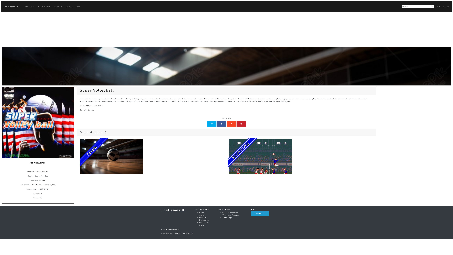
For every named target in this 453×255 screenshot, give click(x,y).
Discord (58, 6)
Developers (204, 220)
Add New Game (44, 6)
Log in (437, 6)
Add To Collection (37, 163)
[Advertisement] (226, 29)
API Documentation (230, 213)
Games (202, 215)
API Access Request (230, 215)
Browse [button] (29, 6)
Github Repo (227, 218)
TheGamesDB (11, 6)
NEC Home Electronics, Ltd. (44, 185)
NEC (44, 180)
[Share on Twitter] (211, 124)
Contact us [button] (260, 213)
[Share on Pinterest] (241, 124)
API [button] (78, 6)
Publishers (203, 222)
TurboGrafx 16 (42, 172)
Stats (201, 225)
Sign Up (445, 6)
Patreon (69, 6)
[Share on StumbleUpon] (231, 124)
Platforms (203, 218)
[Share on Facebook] (221, 124)
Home (201, 213)
